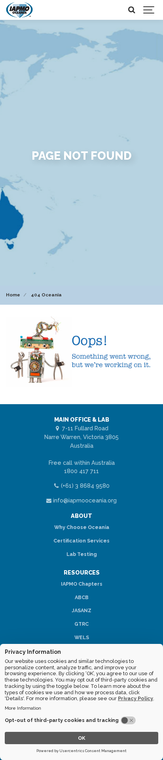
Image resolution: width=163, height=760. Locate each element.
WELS (81, 637)
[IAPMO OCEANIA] (19, 10)
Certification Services (81, 541)
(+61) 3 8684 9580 (84, 485)
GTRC (81, 624)
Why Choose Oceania (81, 527)
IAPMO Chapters (81, 584)
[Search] (131, 10)
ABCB (82, 597)
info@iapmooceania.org (84, 500)
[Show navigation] (149, 10)
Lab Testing (81, 554)
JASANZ (81, 610)
